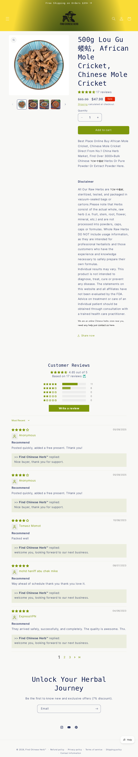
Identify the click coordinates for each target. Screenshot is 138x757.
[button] (7, 19)
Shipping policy (114, 749)
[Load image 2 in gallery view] (33, 104)
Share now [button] (88, 335)
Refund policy (57, 749)
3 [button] (70, 657)
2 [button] (64, 657)
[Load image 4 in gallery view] (55, 104)
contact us (103, 325)
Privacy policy (75, 749)
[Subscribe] (97, 709)
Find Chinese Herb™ (35, 749)
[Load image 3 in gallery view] (44, 104)
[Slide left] (12, 104)
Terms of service (93, 749)
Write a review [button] (69, 408)
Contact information (70, 753)
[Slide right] (65, 104)
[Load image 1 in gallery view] (22, 104)
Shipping (83, 104)
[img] (20, 430)
